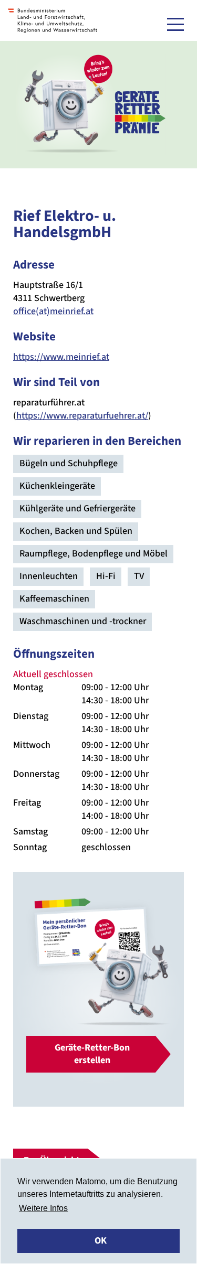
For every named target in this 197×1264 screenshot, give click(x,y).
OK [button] (101, 1240)
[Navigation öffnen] (175, 24)
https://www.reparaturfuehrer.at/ (82, 415)
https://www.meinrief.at (61, 356)
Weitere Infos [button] (43, 1208)
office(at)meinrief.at (53, 311)
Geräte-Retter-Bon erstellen (92, 1054)
